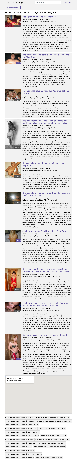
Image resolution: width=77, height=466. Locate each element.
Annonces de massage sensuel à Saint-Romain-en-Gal (23, 454)
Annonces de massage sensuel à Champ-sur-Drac (22, 425)
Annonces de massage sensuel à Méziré (48, 458)
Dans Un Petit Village (14, 2)
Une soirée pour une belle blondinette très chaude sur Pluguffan (45, 56)
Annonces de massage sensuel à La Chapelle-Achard (53, 421)
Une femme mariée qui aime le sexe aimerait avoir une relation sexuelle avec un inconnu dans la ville (45, 270)
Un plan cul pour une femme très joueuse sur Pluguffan (43, 164)
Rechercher (67, 2)
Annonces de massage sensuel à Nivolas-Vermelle (22, 436)
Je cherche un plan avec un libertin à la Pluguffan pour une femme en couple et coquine (45, 304)
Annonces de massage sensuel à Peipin (18, 447)
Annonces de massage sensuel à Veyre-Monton (21, 428)
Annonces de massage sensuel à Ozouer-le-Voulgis (52, 439)
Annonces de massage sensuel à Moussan (19, 439)
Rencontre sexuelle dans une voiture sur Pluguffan (45, 335)
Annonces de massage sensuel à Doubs (52, 428)
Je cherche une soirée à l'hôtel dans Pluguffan (44, 231)
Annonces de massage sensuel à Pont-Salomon (49, 447)
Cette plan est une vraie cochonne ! (39, 17)
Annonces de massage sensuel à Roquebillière (20, 443)
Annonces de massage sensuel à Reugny (51, 443)
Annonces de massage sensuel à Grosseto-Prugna (52, 417)
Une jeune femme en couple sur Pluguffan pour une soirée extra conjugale (46, 194)
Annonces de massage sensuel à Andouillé (19, 458)
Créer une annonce (12, 8)
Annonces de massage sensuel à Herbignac (19, 421)
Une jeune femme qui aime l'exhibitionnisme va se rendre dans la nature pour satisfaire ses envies (45, 122)
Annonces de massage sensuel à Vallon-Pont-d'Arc (22, 432)
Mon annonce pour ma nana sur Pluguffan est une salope (45, 92)
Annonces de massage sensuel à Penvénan (19, 450)
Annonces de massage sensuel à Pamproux (19, 417)
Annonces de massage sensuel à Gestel (53, 436)
